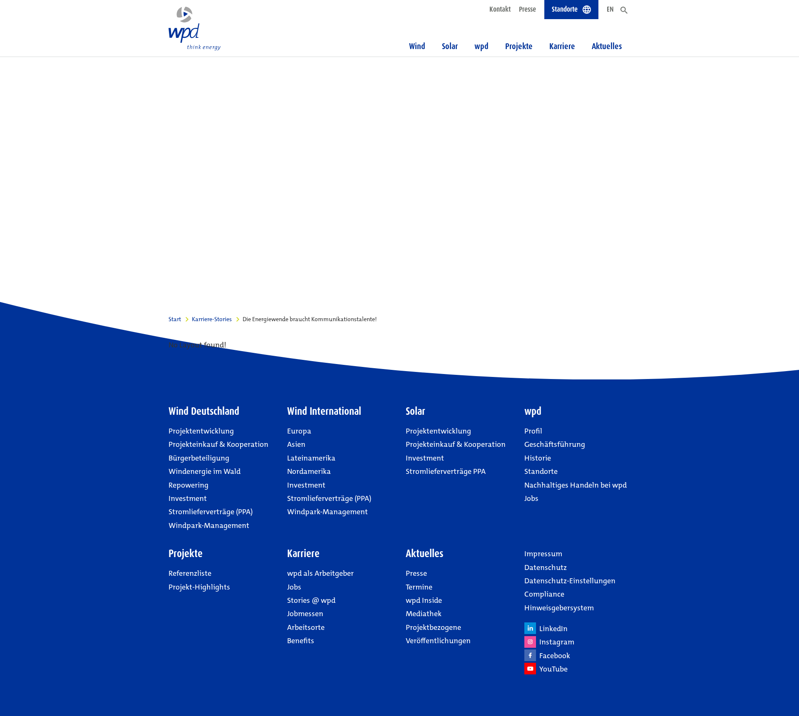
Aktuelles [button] (607, 46)
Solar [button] (450, 46)
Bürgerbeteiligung (199, 458)
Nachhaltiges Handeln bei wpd (575, 485)
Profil (533, 431)
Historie (537, 458)
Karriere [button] (562, 46)
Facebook (553, 656)
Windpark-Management (209, 525)
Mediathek (424, 614)
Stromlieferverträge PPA (446, 471)
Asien (296, 444)
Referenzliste (190, 573)
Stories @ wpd (311, 600)
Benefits (300, 641)
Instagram (555, 642)
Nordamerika (309, 471)
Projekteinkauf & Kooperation (218, 444)
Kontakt (500, 9)
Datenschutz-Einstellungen (569, 581)
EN (610, 9)
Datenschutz (545, 567)
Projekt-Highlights (199, 587)
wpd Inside (424, 600)
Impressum (543, 554)
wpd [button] (481, 46)
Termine (419, 587)
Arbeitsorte (306, 627)
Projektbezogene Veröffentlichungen (438, 634)
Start (175, 319)
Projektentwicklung (201, 431)
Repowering (188, 485)
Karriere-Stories (212, 319)
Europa (299, 431)
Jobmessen (305, 614)
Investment (188, 498)
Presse (527, 9)
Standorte (541, 471)
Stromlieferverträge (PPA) (211, 512)
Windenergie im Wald (205, 471)
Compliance (544, 594)
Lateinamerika (311, 458)
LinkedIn (552, 629)
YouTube (552, 669)
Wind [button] (417, 46)
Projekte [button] (519, 46)
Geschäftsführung (554, 444)
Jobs (531, 498)
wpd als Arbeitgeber (320, 573)
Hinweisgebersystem (559, 608)
